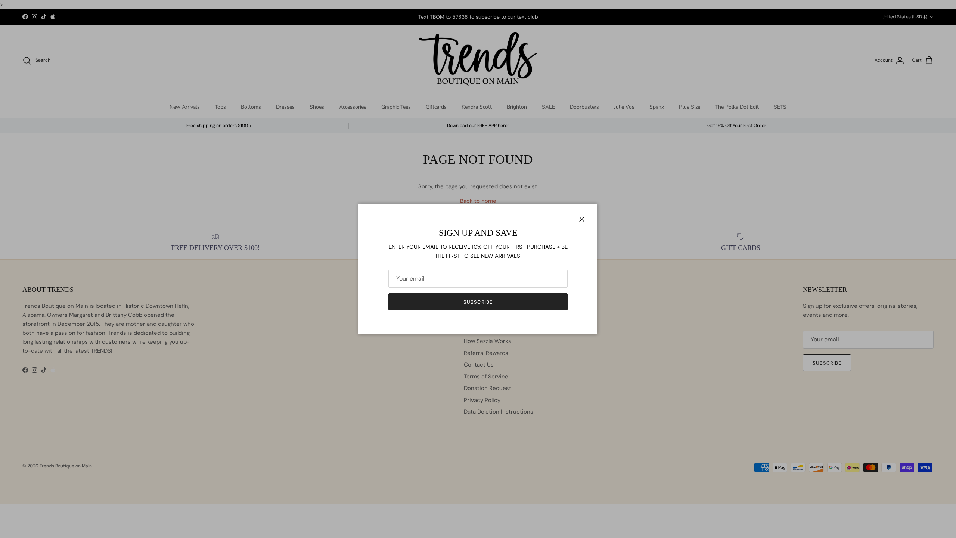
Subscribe (477, 302)
